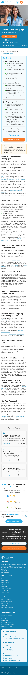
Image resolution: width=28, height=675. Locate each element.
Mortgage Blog (4, 620)
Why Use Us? (4, 580)
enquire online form (19, 416)
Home (2, 51)
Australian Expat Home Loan (8, 609)
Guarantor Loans (5, 597)
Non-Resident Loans (6, 599)
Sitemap (3, 584)
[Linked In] (14, 673)
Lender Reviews (5, 618)
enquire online (5, 240)
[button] (25, 2)
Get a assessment (14, 548)
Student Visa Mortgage (8, 53)
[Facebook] (2, 673)
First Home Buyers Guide (7, 622)
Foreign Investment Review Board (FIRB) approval (13, 179)
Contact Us (4, 586)
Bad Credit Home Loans (7, 607)
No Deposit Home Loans (7, 596)
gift (7, 280)
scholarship (4, 320)
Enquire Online (5, 582)
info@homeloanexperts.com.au (12, 660)
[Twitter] (8, 673)
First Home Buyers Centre (7, 624)
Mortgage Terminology (6, 626)
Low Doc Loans (4, 603)
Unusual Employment (6, 601)
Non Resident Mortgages (12, 51)
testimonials (13, 521)
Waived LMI (4, 605)
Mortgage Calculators (6, 615)
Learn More (6, 443)
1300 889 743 (20, 239)
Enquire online (14, 265)
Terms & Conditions (6, 588)
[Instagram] (11, 673)
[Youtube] (5, 673)
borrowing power (16, 260)
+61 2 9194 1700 (11, 655)
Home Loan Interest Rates (7, 617)
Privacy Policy (4, 590)
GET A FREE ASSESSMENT (9, 36)
